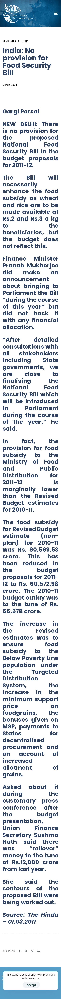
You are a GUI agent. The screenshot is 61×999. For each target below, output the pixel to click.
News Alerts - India (16, 41)
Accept (31, 985)
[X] (26, 951)
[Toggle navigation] (48, 13)
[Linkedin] (38, 951)
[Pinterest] (32, 951)
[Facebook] (19, 951)
